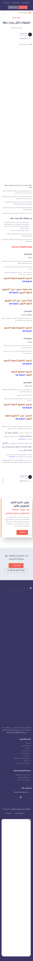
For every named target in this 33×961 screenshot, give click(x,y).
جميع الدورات (16, 565)
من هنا (21, 450)
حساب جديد (23, 7)
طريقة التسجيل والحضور (17, 570)
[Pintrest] (25, 797)
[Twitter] (12, 797)
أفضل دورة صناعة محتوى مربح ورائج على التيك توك (16, 447)
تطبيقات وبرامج (16, 17)
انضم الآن (22, 532)
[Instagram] (29, 797)
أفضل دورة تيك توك (18, 443)
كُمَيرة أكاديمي (18, 460)
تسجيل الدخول (13, 7)
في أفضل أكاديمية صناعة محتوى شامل (13, 462)
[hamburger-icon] (3, 13)
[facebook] (16, 797)
